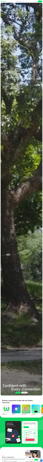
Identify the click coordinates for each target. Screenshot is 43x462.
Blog (26, 1)
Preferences (29, 459)
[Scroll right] (40, 403)
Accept (36, 459)
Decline (33, 459)
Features (17, 1)
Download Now (26, 427)
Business (23, 1)
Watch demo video (24, 392)
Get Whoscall (18, 392)
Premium (20, 1)
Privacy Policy (20, 459)
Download (40, 1)
